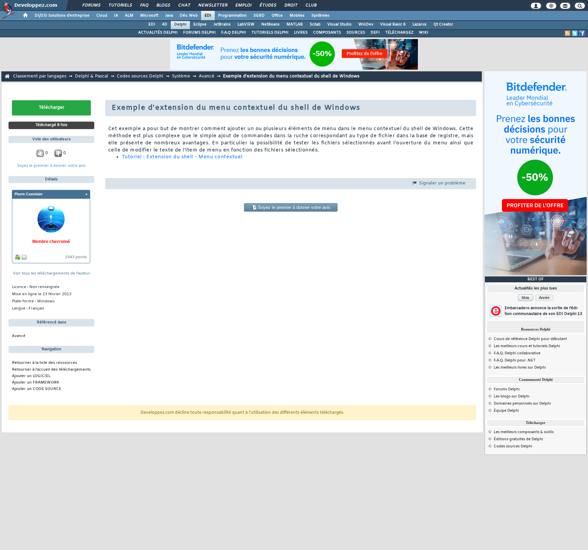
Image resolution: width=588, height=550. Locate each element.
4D (164, 24)
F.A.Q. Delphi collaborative (517, 353)
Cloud (101, 15)
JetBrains (222, 24)
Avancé (206, 76)
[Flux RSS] (567, 33)
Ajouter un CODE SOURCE (36, 389)
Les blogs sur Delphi (511, 396)
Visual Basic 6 (393, 24)
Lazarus (419, 24)
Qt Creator (443, 24)
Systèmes (320, 15)
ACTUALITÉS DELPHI (158, 32)
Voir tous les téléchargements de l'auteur (51, 273)
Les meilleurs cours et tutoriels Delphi (527, 346)
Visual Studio (339, 24)
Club (311, 5)
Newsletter (212, 5)
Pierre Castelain (29, 194)
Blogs (163, 5)
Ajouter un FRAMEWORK (35, 382)
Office (277, 15)
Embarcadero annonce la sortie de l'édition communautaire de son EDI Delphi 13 (543, 311)
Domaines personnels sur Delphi (522, 403)
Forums (91, 5)
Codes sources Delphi (140, 76)
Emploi (243, 5)
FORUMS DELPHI (199, 32)
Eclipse (200, 24)
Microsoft (149, 15)
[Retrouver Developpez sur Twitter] (574, 33)
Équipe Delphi (506, 410)
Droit (290, 5)
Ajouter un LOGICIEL (31, 376)
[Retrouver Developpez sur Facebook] (582, 33)
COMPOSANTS (327, 32)
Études (268, 5)
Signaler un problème (442, 183)
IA (116, 15)
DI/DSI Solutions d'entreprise (62, 15)
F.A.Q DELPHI (233, 32)
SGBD (259, 15)
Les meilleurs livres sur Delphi (520, 367)
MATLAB (295, 24)
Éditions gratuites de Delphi (518, 439)
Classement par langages (39, 76)
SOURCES (355, 32)
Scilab (315, 24)
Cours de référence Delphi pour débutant (530, 339)
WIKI (423, 32)
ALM (129, 15)
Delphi (180, 24)
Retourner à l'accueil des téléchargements (51, 369)
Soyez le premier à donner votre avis (51, 165)
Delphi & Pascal (91, 76)
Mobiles (297, 15)
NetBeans (270, 24)
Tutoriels (120, 5)
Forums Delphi (507, 389)
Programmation (232, 15)
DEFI (375, 32)
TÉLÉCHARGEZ (399, 32)
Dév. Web (189, 15)
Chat (184, 5)
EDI (208, 15)
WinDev (365, 24)
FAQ (144, 5)
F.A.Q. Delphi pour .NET (515, 360)
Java (169, 15)
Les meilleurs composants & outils (524, 432)
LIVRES (301, 32)
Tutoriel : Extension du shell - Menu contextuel (182, 157)
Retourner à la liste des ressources (44, 363)
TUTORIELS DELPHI (270, 32)
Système (181, 76)
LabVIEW (246, 24)
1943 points (76, 257)
